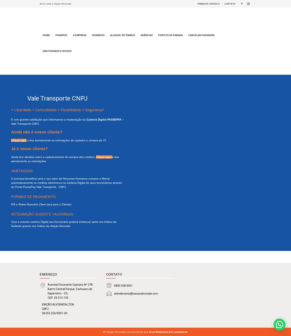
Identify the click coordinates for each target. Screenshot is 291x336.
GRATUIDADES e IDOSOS (57, 51)
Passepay (61, 35)
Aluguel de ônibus (122, 35)
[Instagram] (248, 4)
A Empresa (79, 35)
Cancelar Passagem (201, 35)
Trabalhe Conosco (208, 3)
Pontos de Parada (170, 35)
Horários (98, 35)
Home (46, 35)
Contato (230, 3)
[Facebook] (242, 4)
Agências (147, 35)
